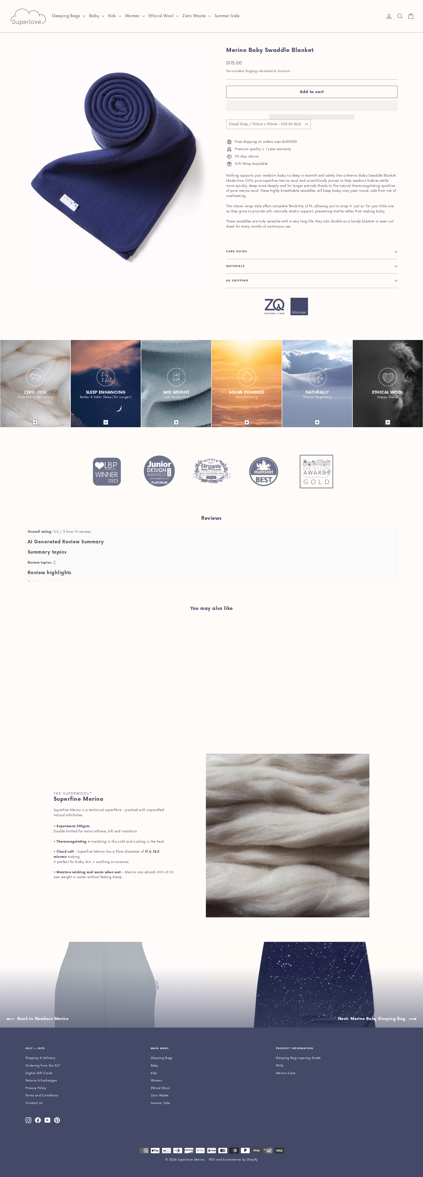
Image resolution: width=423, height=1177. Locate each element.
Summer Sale (227, 15)
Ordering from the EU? (42, 1066)
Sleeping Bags (67, 15)
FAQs (279, 1066)
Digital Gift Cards (38, 1073)
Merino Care (286, 1073)
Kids (113, 15)
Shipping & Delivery (40, 1058)
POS (212, 1160)
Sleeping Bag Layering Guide (298, 1058)
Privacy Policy (35, 1088)
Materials (235, 266)
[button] (312, 105)
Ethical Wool (162, 15)
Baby (95, 15)
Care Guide (236, 251)
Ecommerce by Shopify (240, 1160)
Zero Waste (194, 15)
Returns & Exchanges (41, 1080)
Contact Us (33, 1103)
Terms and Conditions (41, 1095)
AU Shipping (237, 280)
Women (133, 15)
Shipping (251, 71)
